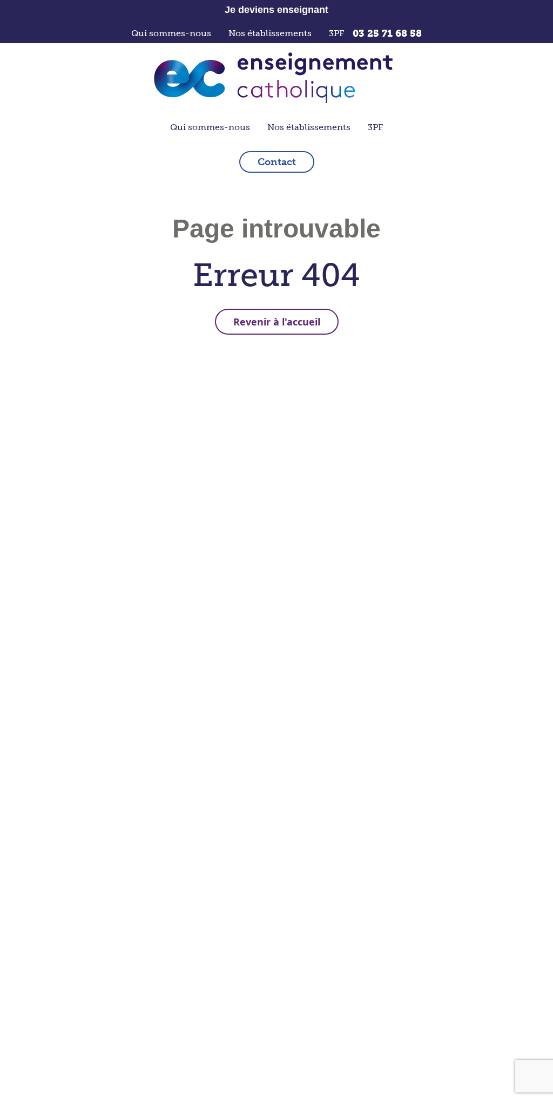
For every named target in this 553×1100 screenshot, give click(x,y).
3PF (336, 33)
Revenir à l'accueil (276, 321)
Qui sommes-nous (171, 33)
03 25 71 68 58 (387, 33)
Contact (277, 162)
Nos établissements (270, 33)
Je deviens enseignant (276, 9)
